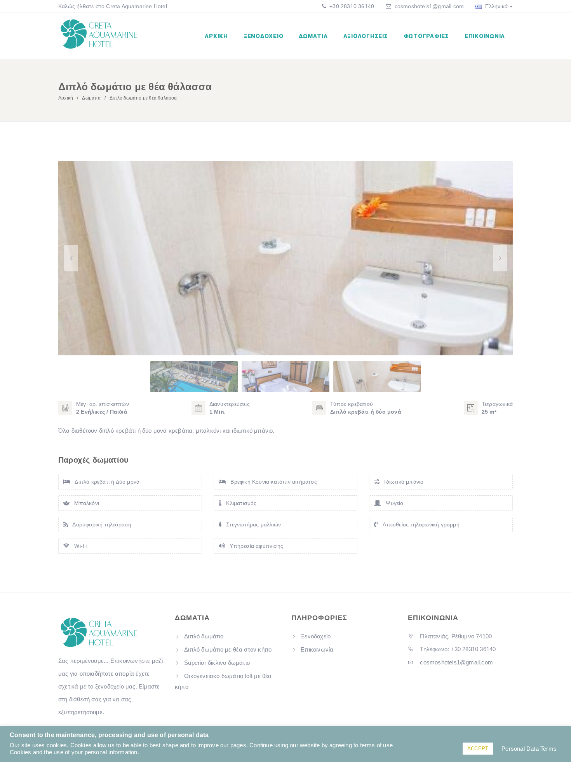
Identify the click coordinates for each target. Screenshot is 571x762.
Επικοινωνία (485, 36)
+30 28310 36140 (351, 6)
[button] (500, 258)
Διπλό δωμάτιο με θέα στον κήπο (228, 649)
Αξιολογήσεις (365, 36)
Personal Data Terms (529, 749)
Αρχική (216, 36)
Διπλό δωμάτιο (203, 636)
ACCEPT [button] (477, 749)
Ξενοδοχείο (264, 36)
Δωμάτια (313, 36)
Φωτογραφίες (426, 36)
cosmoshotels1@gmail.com (429, 6)
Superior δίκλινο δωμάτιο (217, 662)
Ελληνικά (496, 6)
